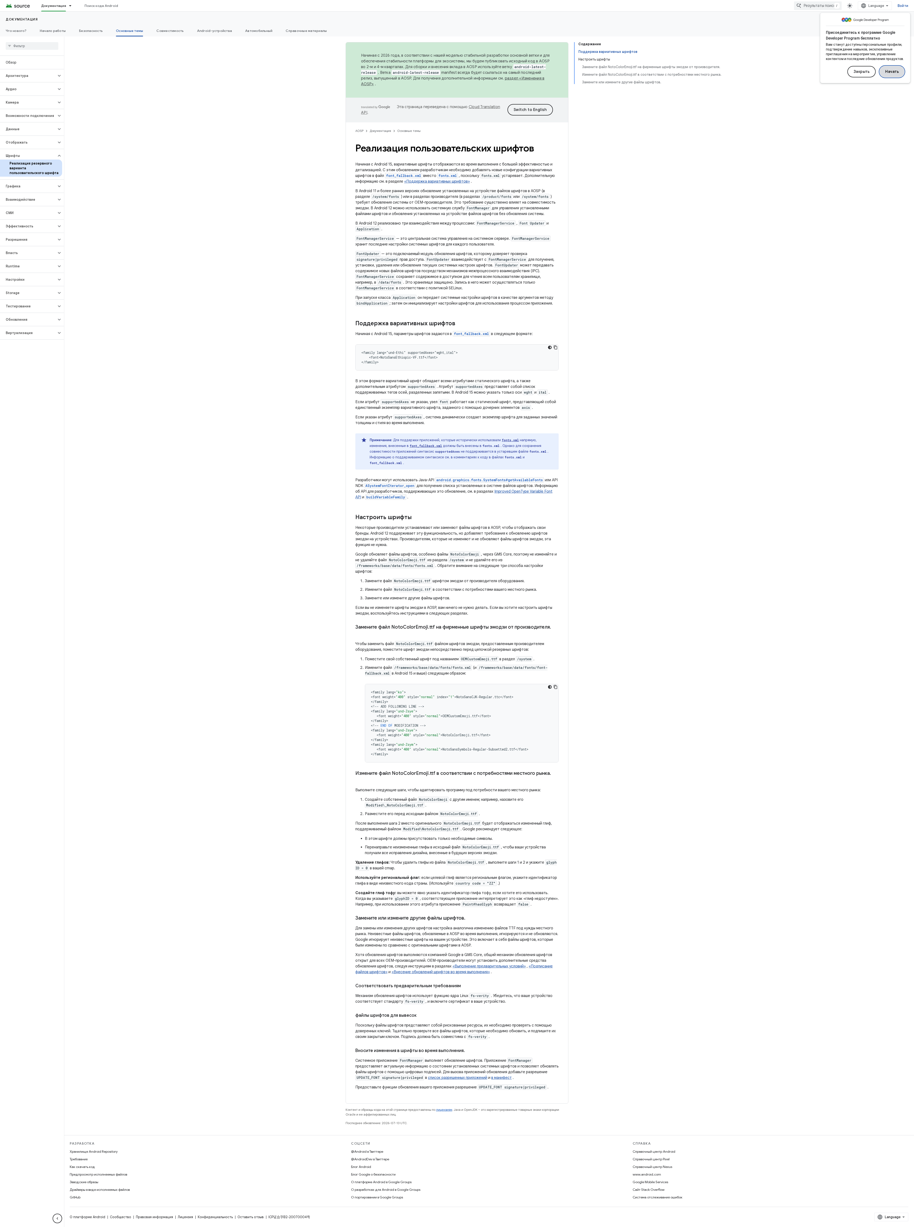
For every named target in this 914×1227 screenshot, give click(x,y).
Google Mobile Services (650, 1182)
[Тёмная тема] (550, 347)
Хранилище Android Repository (94, 1151)
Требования (79, 1159)
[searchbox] (32, 46)
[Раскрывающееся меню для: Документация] (72, 5)
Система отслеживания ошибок (657, 1197)
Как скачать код (82, 1167)
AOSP (359, 131)
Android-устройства (214, 31)
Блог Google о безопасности (373, 1174)
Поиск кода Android (101, 6)
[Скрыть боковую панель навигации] (57, 1218)
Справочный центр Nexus (652, 1167)
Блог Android (361, 1167)
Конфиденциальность (215, 1217)
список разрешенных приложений (457, 1077)
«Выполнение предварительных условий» (489, 966)
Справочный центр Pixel (651, 1159)
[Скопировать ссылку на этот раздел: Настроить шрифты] (416, 518)
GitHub (75, 1197)
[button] (28, 76)
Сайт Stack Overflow (649, 1189)
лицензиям (444, 1110)
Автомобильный (258, 31)
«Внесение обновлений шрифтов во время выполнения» (441, 972)
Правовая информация (154, 1217)
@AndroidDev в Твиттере (370, 1159)
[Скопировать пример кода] (555, 347)
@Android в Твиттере (367, 1151)
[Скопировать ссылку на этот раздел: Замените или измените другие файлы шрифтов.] (470, 918)
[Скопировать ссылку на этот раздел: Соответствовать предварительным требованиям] (465, 986)
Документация (53, 6)
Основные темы (129, 31)
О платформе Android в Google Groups (381, 1182)
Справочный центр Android (654, 1151)
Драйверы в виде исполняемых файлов (100, 1189)
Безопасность (91, 31)
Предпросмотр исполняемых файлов (98, 1174)
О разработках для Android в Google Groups (385, 1189)
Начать (892, 71)
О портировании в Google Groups (377, 1197)
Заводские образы (84, 1182)
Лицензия (185, 1217)
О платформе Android (87, 1217)
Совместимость (170, 31)
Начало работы (53, 31)
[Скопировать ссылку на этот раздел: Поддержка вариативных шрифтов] (460, 324)
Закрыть (862, 71)
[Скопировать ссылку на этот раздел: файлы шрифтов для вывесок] (421, 1016)
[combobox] (818, 5)
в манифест (501, 1077)
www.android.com (647, 1174)
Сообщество (120, 1217)
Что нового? (16, 31)
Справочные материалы (306, 31)
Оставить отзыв (251, 1217)
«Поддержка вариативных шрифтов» (437, 181)
